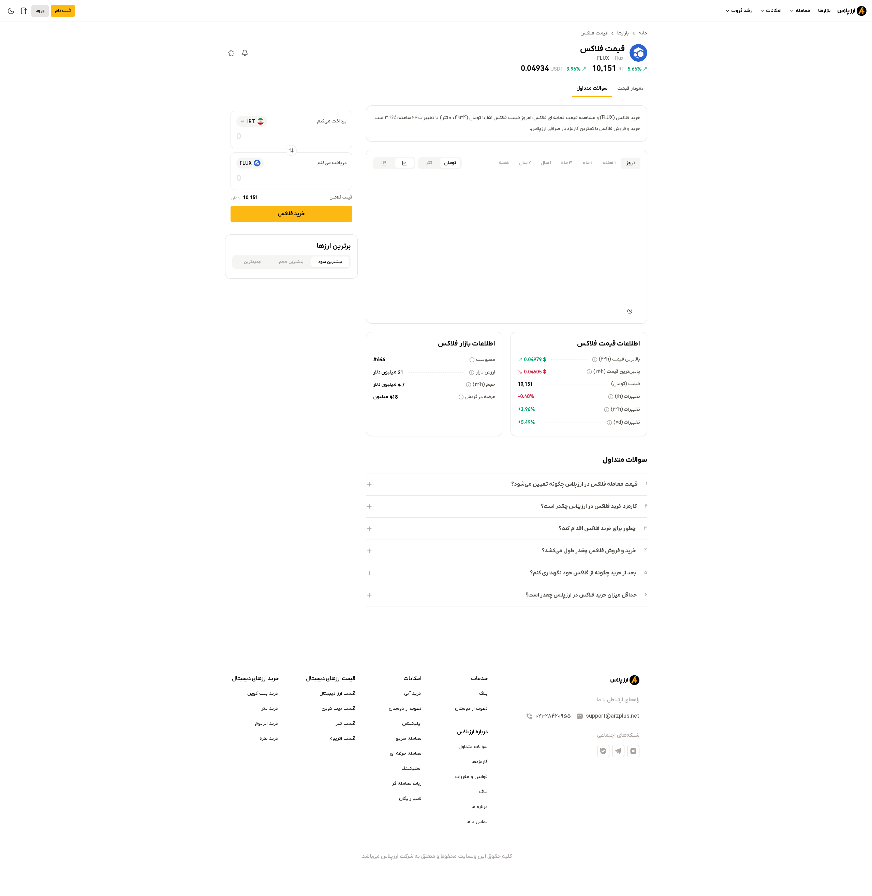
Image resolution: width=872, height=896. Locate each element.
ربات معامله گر (407, 783)
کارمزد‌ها (480, 762)
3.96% (573, 69)
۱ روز (630, 163)
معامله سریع (409, 738)
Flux (619, 58)
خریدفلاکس (291, 213)
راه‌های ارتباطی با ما (617, 699)
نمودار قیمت (630, 88)
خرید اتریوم (267, 723)
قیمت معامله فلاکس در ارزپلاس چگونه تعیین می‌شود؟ (574, 484)
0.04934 (535, 68)
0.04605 (533, 371)
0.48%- (526, 396)
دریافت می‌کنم (331, 163)
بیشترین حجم (291, 262)
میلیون (380, 397)
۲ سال (525, 163)
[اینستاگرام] (633, 751)
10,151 (604, 68)
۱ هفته (609, 163)
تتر (429, 163)
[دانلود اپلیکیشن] (23, 10)
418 (393, 397)
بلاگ (483, 693)
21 (400, 372)
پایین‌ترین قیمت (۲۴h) (616, 371)
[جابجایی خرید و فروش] (291, 150)
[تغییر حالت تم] (10, 10)
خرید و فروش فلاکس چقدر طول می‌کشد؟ (589, 550)
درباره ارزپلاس (472, 732)
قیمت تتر (345, 723)
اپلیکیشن (412, 723)
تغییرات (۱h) (627, 396)
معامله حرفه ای (406, 753)
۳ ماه (566, 163)
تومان (450, 163)
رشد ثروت (741, 11)
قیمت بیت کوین (338, 708)
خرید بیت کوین (263, 693)
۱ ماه (587, 163)
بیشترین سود (330, 262)
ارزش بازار (485, 372)
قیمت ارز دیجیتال (337, 693)
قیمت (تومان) (625, 384)
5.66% (634, 69)
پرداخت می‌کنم (331, 121)
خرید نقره (269, 738)
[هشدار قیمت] (245, 53)
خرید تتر (270, 708)
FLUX (603, 58)
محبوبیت (485, 359)
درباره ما (480, 807)
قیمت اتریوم (342, 738)
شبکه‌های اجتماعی (618, 735)
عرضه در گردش (480, 397)
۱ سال (546, 163)
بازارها (824, 11)
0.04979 (533, 359)
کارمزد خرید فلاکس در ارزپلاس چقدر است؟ (589, 506)
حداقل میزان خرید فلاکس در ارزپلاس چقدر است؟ (581, 595)
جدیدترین (252, 262)
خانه (642, 33)
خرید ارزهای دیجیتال (255, 678)
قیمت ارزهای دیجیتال (330, 678)
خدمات (479, 678)
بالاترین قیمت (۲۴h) (619, 359)
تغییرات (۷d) (627, 422)
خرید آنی (413, 693)
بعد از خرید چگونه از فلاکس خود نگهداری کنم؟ (583, 573)
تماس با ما (477, 822)
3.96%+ (526, 409)
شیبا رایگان (410, 798)
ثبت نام (63, 11)
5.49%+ (526, 422)
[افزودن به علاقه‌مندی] (231, 53)
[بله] (603, 751)
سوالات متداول (592, 88)
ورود (40, 11)
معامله (803, 11)
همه (504, 163)
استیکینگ (411, 768)
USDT (557, 69)
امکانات (773, 11)
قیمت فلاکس (340, 197)
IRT (621, 69)
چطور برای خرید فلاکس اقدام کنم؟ (597, 528)
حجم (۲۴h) (484, 384)
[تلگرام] (618, 751)
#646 (379, 359)
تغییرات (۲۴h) (625, 409)
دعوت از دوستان (471, 708)
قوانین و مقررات (471, 777)
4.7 (401, 384)
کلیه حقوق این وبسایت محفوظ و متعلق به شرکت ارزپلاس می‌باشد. (436, 856)
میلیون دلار (384, 372)
